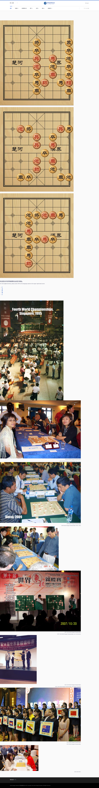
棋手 (31, 8)
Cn (87, 3)
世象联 (16, 8)
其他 (43, 8)
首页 (11, 8)
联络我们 (49, 8)
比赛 (37, 8)
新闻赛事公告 (24, 8)
